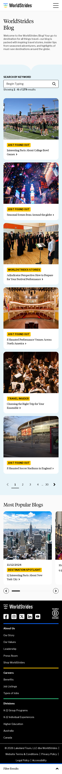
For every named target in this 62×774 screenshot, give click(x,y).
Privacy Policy (49, 754)
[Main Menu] (56, 5)
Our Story (8, 635)
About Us (9, 628)
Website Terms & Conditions (21, 754)
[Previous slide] (6, 591)
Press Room (10, 655)
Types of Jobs (11, 693)
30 (48, 485)
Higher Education (13, 723)
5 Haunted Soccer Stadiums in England (29, 468)
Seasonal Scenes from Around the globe (29, 214)
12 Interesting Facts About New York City (24, 577)
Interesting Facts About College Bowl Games (28, 152)
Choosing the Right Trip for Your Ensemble (25, 405)
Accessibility (39, 760)
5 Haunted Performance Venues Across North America (29, 341)
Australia (8, 730)
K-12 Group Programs (15, 710)
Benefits (8, 679)
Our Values (9, 641)
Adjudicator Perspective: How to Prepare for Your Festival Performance (30, 277)
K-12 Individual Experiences (18, 717)
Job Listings (10, 686)
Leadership (9, 648)
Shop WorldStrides (14, 662)
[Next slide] (56, 591)
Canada (7, 737)
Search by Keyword (17, 77)
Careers (8, 672)
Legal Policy (22, 760)
